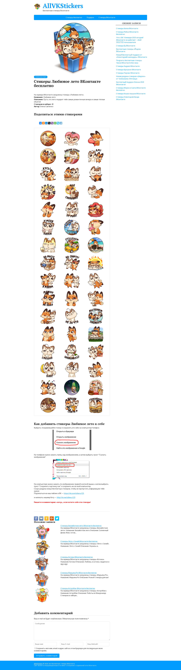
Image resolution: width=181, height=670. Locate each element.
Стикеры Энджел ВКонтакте (128, 66)
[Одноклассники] (43, 123)
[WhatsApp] (55, 123)
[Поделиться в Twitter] (57, 518)
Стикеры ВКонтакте (107, 17)
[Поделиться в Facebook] (36, 518)
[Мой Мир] (46, 123)
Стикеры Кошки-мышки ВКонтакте (130, 93)
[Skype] (58, 123)
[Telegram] (61, 123)
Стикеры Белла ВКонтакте (127, 28)
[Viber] (52, 123)
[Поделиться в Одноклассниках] (46, 518)
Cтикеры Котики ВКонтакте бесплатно (77, 557)
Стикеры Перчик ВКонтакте (127, 73)
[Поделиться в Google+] (52, 518)
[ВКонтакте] (40, 123)
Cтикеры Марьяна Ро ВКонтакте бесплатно (79, 573)
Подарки (90, 17)
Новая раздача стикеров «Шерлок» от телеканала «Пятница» (130, 77)
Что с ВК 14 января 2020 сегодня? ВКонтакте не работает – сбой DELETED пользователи (129, 39)
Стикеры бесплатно (74, 17)
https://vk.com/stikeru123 (74, 493)
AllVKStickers (63, 5)
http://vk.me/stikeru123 (66, 497)
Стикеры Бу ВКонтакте (125, 46)
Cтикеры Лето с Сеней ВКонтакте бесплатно (79, 541)
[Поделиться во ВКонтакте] (41, 518)
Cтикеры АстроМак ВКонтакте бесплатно (78, 588)
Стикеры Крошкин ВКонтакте (128, 70)
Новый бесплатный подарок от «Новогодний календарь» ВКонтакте (131, 56)
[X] (49, 123)
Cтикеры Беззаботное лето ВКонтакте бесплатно (81, 526)
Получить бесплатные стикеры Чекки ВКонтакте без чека (129, 61)
